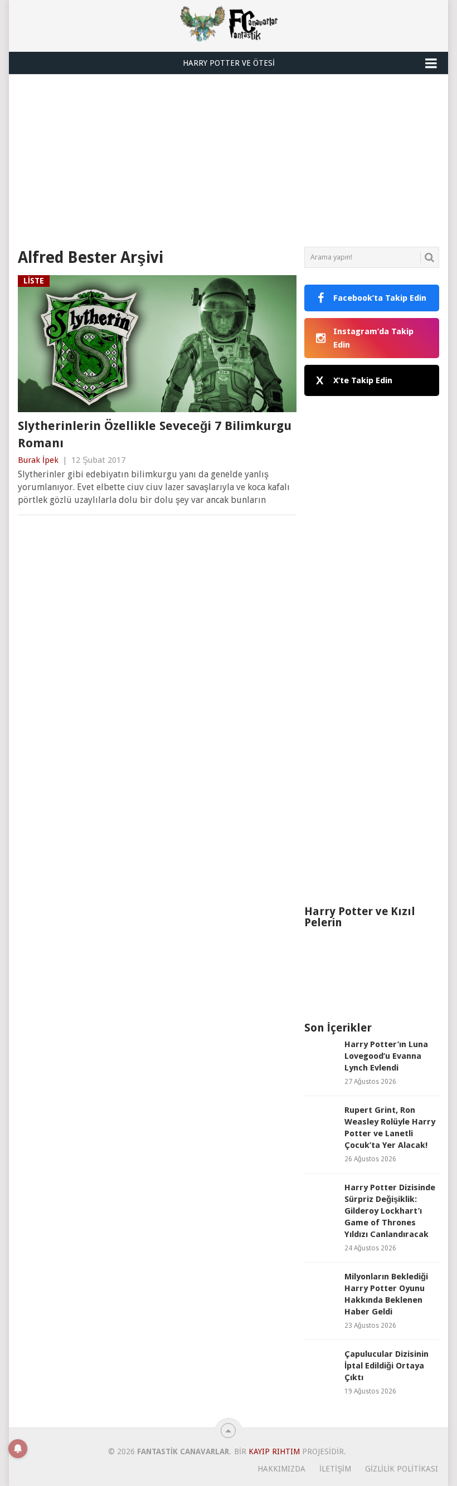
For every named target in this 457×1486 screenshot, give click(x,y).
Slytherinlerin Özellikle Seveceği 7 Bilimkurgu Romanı (154, 434)
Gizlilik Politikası (401, 1468)
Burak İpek (38, 460)
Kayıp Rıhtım (274, 1451)
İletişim (335, 1468)
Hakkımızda (281, 1468)
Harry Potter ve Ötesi (229, 62)
